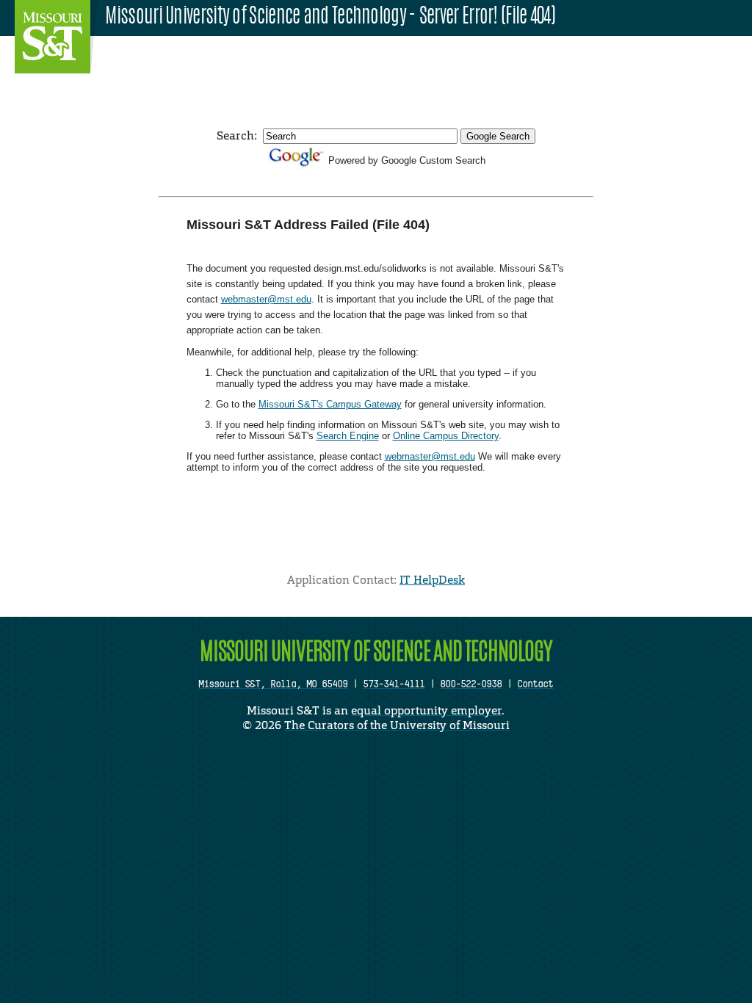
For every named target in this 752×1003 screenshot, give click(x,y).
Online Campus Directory (446, 435)
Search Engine (348, 435)
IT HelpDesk (432, 579)
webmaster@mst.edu (266, 299)
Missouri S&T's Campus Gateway (330, 404)
